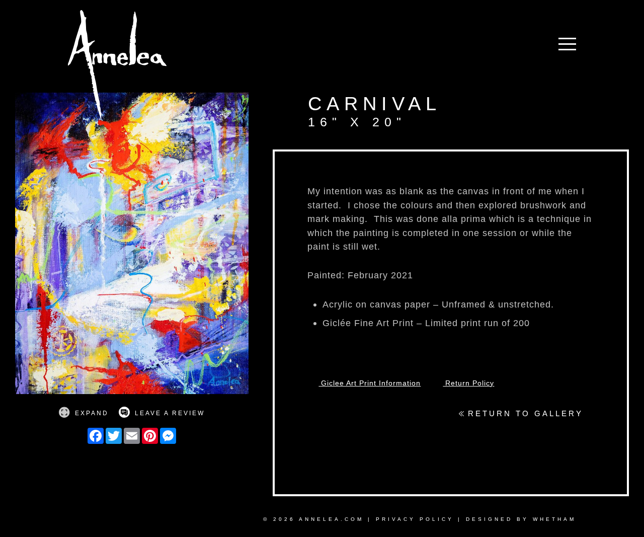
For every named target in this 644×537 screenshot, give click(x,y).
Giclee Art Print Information (369, 383)
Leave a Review (168, 413)
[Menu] (567, 46)
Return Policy (468, 383)
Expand (90, 413)
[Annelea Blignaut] (117, 66)
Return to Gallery (523, 413)
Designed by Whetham (521, 519)
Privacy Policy (415, 519)
